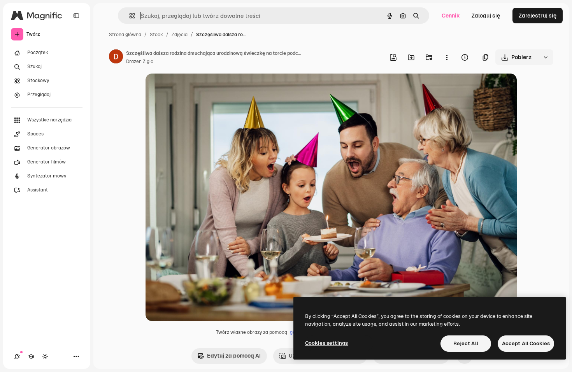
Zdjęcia (180, 35)
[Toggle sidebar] (76, 15)
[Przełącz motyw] (45, 356)
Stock (156, 35)
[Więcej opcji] (446, 57)
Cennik (451, 15)
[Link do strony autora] (116, 57)
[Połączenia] (17, 356)
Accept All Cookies (526, 343)
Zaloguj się (486, 15)
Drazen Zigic (139, 61)
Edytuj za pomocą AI (234, 355)
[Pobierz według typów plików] (545, 57)
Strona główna (125, 35)
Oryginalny (199, 88)
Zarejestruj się (537, 15)
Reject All (465, 343)
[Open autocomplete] (129, 16)
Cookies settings (326, 343)
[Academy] (31, 356)
